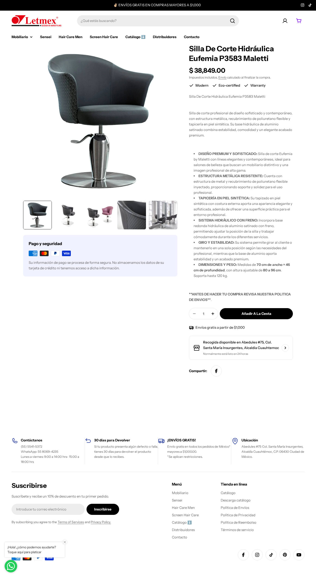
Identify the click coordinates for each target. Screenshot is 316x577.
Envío (222, 77)
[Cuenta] (285, 21)
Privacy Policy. (101, 522)
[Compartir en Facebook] (216, 371)
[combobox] (158, 20)
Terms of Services (71, 522)
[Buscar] (232, 21)
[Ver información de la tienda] (285, 348)
